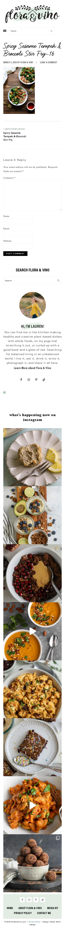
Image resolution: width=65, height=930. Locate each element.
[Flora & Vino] (32, 21)
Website (7, 241)
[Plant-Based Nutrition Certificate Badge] (4, 392)
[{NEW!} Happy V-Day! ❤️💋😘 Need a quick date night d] (32, 805)
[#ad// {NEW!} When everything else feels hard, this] (32, 631)
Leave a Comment (48, 62)
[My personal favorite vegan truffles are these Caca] (32, 863)
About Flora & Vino (30, 908)
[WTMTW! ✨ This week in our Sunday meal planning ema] (32, 515)
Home (10, 908)
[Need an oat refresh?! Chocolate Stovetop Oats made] (32, 573)
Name (6, 216)
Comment (9, 178)
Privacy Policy (23, 913)
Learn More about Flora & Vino (32, 367)
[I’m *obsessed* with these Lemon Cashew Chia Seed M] (32, 457)
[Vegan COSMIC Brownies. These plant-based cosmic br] (32, 747)
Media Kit (52, 908)
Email (6, 228)
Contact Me (44, 913)
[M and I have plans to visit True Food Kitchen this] (32, 689)
